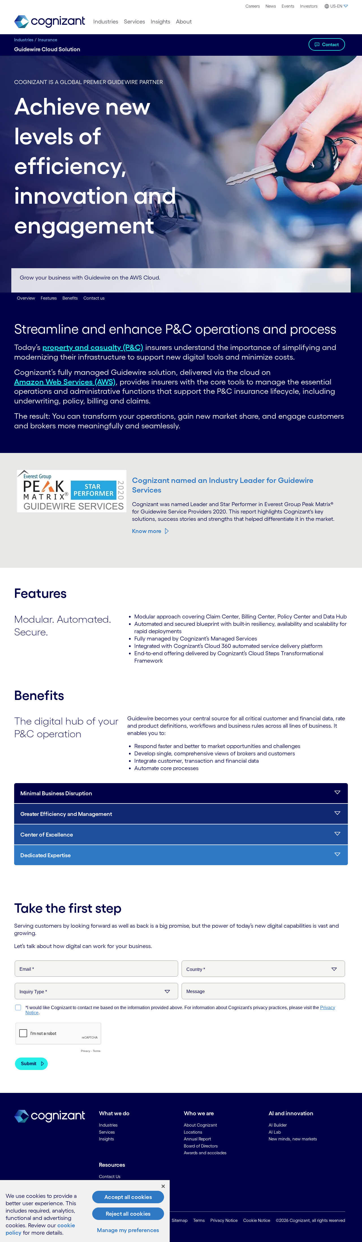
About (184, 21)
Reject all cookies (128, 1214)
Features (49, 298)
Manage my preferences (128, 1230)
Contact (330, 44)
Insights (160, 21)
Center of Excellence (46, 834)
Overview (26, 298)
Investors (309, 6)
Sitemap (180, 1220)
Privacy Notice (224, 1220)
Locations (193, 1132)
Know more (146, 531)
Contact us (94, 298)
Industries (105, 21)
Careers (252, 6)
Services (134, 21)
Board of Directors (201, 1146)
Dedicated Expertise (45, 855)
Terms (199, 1220)
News (271, 6)
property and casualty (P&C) (92, 347)
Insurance (47, 39)
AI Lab (275, 1132)
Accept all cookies (128, 1197)
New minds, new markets (293, 1138)
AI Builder (278, 1125)
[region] (85, 1211)
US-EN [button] (336, 6)
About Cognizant (200, 1125)
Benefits (70, 298)
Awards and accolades (205, 1152)
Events (288, 6)
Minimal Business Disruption (56, 793)
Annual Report (197, 1138)
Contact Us (109, 1176)
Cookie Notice (256, 1220)
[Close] (163, 1186)
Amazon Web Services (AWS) (65, 381)
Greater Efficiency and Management (66, 814)
